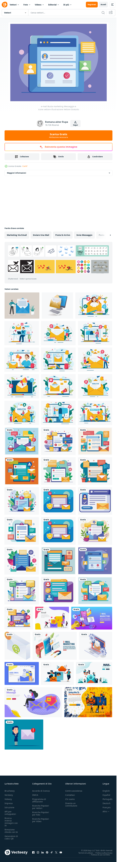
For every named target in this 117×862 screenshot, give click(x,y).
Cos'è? (24, 166)
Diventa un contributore (71, 804)
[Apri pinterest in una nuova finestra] (47, 852)
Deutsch (104, 803)
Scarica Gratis (58, 135)
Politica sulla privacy (101, 852)
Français (104, 807)
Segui (75, 125)
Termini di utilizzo (83, 852)
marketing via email (17, 235)
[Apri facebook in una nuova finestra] (33, 852)
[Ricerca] (103, 12)
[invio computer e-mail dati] (57, 305)
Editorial (52, 4)
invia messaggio (84, 235)
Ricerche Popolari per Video (40, 820)
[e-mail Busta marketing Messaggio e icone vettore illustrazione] (22, 441)
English (104, 790)
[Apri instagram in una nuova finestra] (38, 852)
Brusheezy (10, 790)
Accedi (103, 4)
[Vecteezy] (4, 4)
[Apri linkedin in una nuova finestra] (42, 852)
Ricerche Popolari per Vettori (40, 806)
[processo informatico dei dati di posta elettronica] (95, 646)
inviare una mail (41, 235)
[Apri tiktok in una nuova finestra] (52, 852)
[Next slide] (105, 235)
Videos (38, 4)
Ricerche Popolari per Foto (40, 813)
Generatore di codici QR (11, 837)
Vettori (13, 4)
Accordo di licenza (41, 790)
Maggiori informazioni (16, 173)
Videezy (8, 799)
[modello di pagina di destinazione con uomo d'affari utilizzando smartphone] (22, 673)
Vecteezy (9, 795)
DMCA (35, 795)
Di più (66, 4)
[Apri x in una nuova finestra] (56, 852)
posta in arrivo (62, 235)
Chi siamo (70, 799)
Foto (25, 4)
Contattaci (70, 795)
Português (105, 799)
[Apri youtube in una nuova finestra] (61, 852)
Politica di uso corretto (98, 854)
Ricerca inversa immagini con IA (11, 822)
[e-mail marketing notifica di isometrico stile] (17, 646)
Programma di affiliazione (39, 800)
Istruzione (9, 807)
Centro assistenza (73, 790)
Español (104, 795)
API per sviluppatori (10, 812)
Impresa (9, 803)
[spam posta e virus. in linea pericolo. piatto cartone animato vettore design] (24, 735)
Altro (102, 811)
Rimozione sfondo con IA (11, 830)
